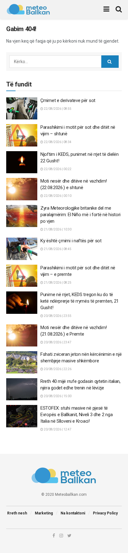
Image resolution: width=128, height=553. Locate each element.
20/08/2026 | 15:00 (57, 396)
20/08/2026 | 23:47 (57, 342)
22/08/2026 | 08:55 (57, 108)
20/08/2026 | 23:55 (57, 316)
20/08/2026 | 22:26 (57, 369)
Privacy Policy (105, 513)
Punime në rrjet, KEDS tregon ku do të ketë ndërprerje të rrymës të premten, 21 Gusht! (79, 301)
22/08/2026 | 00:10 (57, 196)
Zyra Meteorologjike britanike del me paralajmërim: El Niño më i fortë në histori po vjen (80, 214)
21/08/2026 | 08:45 (57, 249)
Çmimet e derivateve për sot (67, 100)
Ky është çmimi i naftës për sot (71, 241)
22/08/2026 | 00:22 (57, 169)
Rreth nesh (17, 513)
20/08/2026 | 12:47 (57, 429)
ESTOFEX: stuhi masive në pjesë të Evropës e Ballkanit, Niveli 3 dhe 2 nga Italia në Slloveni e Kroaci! (76, 414)
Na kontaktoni (73, 513)
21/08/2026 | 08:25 (57, 282)
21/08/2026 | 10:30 (57, 229)
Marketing (44, 513)
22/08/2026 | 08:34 (57, 142)
